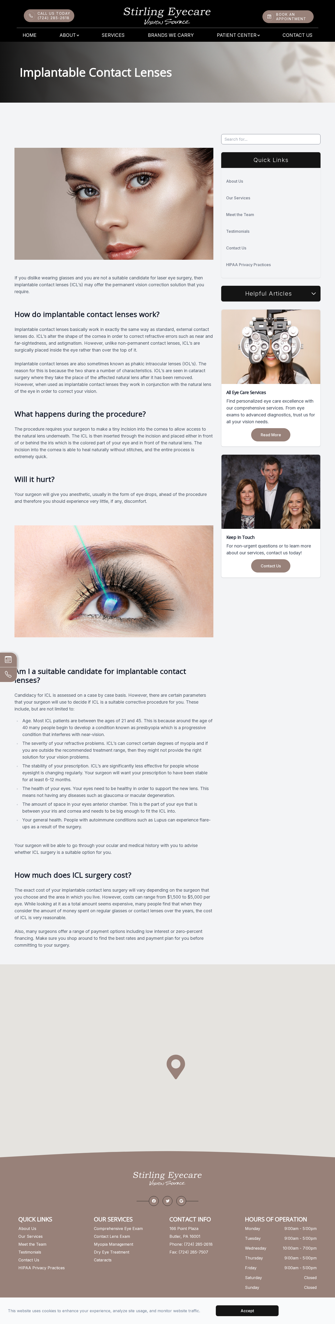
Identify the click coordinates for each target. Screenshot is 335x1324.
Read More (271, 434)
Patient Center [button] (237, 35)
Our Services (238, 197)
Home (30, 35)
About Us (234, 181)
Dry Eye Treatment (111, 1252)
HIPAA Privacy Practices (248, 264)
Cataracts (103, 1259)
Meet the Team (240, 214)
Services (113, 35)
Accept (247, 1310)
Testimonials (237, 231)
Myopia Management (113, 1244)
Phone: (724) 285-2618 (191, 1244)
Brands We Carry (171, 35)
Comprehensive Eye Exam (118, 1228)
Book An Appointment (291, 16)
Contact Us (297, 35)
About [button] (68, 35)
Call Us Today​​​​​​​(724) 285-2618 (54, 15)
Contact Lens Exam (112, 1236)
